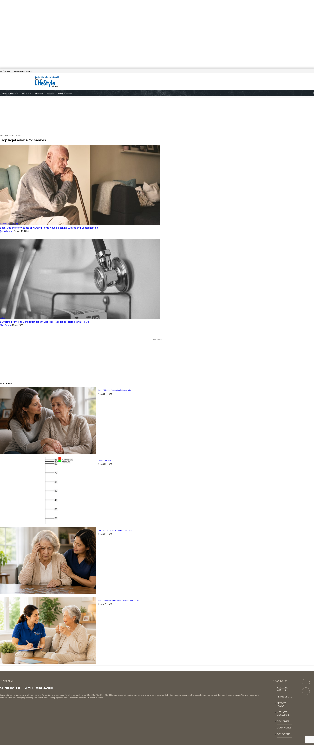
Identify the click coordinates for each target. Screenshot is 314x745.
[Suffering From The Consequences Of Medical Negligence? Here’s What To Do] (80, 279)
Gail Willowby (6, 231)
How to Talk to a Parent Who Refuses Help (114, 390)
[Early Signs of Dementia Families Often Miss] (48, 560)
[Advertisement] (138, 81)
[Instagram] (306, 691)
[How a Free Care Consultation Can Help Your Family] (48, 630)
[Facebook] (312, 71)
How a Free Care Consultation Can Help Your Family (118, 600)
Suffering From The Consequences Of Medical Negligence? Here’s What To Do (44, 321)
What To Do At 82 (104, 460)
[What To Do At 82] (48, 490)
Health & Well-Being (9, 223)
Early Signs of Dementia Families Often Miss (115, 530)
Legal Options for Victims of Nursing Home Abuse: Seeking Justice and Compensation (49, 227)
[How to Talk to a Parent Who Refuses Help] (48, 420)
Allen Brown (5, 325)
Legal (2, 318)
